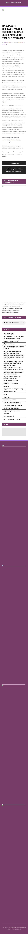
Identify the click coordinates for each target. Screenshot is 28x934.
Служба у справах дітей (11, 341)
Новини (4, 44)
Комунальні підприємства (12, 402)
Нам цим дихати (15, 163)
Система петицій (9, 416)
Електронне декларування (12, 419)
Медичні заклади (9, 344)
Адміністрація (7, 42)
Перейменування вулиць (11, 411)
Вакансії (6, 413)
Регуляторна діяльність (11, 408)
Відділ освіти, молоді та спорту (13, 389)
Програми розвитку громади (13, 405)
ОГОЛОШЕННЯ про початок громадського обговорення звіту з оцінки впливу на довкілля (14, 169)
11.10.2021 (20, 42)
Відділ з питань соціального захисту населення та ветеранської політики (12, 378)
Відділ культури (9, 333)
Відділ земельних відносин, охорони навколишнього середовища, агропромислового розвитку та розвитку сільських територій (14, 355)
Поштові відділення (10, 400)
